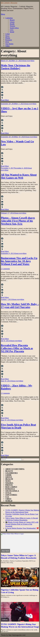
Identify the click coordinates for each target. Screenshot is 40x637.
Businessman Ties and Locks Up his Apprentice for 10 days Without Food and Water (19, 261)
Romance (8, 40)
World (12, 32)
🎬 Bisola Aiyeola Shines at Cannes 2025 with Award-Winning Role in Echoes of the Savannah (21, 524)
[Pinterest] (20, 95)
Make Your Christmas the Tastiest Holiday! (15, 67)
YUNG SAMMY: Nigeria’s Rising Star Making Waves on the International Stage (22, 511)
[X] (20, 89)
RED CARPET (11, 487)
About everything (28, 61)
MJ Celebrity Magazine (9, 3)
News (7, 36)
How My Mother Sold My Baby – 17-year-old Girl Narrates (20, 306)
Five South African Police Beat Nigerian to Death (18, 426)
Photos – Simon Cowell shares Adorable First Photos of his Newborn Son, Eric (18, 220)
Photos (7, 38)
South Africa (14, 28)
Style (7, 42)
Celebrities (9, 18)
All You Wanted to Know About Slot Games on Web (19, 176)
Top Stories (9, 44)
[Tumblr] (20, 97)
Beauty (12, 20)
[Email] (20, 92)
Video (7, 46)
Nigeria (12, 26)
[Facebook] (20, 87)
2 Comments (5, 269)
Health (12, 24)
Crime (7, 34)
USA (11, 30)
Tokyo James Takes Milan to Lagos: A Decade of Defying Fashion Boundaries (21, 519)
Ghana (12, 22)
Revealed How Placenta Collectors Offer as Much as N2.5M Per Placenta (17, 348)
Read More (5, 100)
